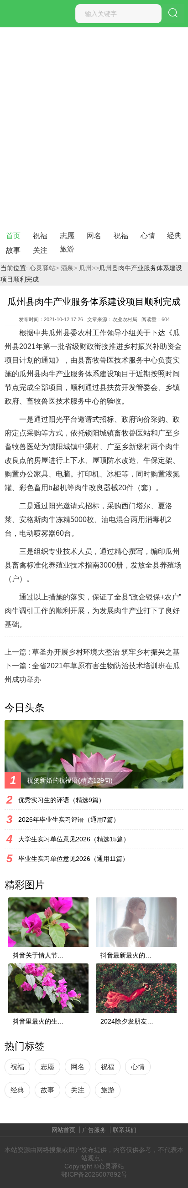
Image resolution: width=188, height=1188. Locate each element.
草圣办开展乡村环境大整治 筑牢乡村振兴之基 (106, 652)
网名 (94, 236)
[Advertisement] (94, 126)
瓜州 (84, 267)
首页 (13, 236)
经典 (174, 236)
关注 (40, 250)
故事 (13, 250)
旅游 (67, 249)
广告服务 (94, 1130)
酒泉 (66, 267)
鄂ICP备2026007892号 (94, 1174)
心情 (148, 236)
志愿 (67, 236)
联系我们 (124, 1130)
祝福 (40, 236)
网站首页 (63, 1130)
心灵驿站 (42, 267)
